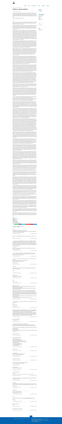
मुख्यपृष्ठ (15, 7)
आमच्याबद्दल (39, 419)
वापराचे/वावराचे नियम (33, 419)
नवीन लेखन (25, 5)
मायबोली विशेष (43, 5)
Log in (14, 226)
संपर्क (41, 419)
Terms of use (32, 421)
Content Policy (39, 421)
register (18, 226)
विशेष (21, 418)
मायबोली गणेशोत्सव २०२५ (34, 5)
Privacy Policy (36, 421)
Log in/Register (40, 11)
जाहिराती (24, 418)
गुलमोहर (39, 5)
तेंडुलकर (16, 219)
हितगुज (28, 5)
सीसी (28, 418)
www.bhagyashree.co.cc (15, 320)
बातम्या (26, 418)
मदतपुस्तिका (47, 5)
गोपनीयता (37, 419)
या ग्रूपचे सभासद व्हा (41, 19)
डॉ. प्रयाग (17, 219)
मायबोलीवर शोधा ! (40, 29)
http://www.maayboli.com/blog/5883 (17, 368)
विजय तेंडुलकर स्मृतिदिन (15, 221)
